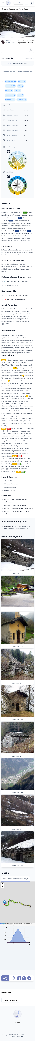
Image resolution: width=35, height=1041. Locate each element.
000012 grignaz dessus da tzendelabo (14, 878)
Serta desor (20, 99)
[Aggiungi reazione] (31, 50)
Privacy (17, 1022)
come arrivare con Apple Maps (16, 300)
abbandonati (8, 86)
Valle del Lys (8, 99)
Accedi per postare (10, 1000)
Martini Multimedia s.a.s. (24, 1035)
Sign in (10, 63)
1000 (18, 86)
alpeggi (20, 81)
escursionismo (9, 81)
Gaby (19, 95)
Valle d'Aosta (8, 95)
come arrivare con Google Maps (17, 295)
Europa (7, 90)
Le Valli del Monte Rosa (12, 526)
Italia (16, 90)
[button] (4, 902)
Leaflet (3, 923)
